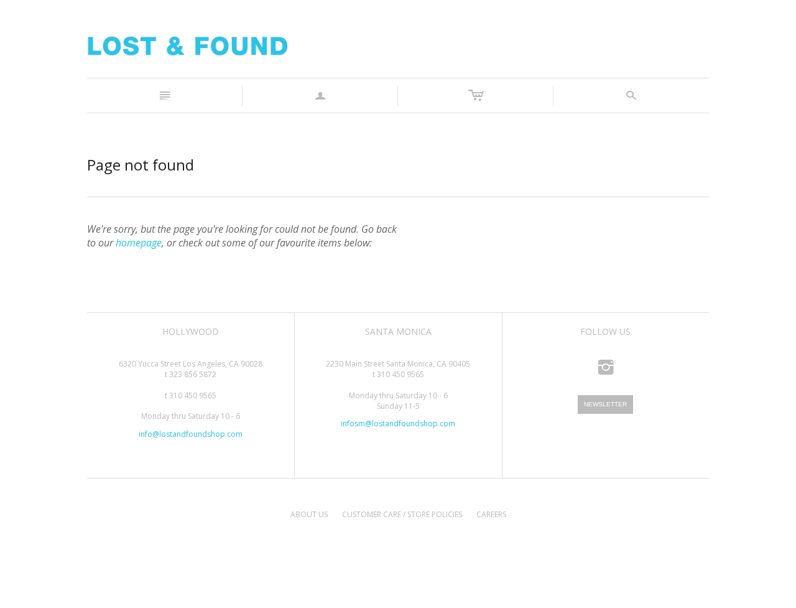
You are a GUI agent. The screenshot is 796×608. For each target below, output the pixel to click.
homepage (139, 243)
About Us (309, 514)
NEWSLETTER (605, 404)
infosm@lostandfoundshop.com (398, 423)
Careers (491, 514)
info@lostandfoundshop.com (191, 434)
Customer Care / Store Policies (402, 514)
